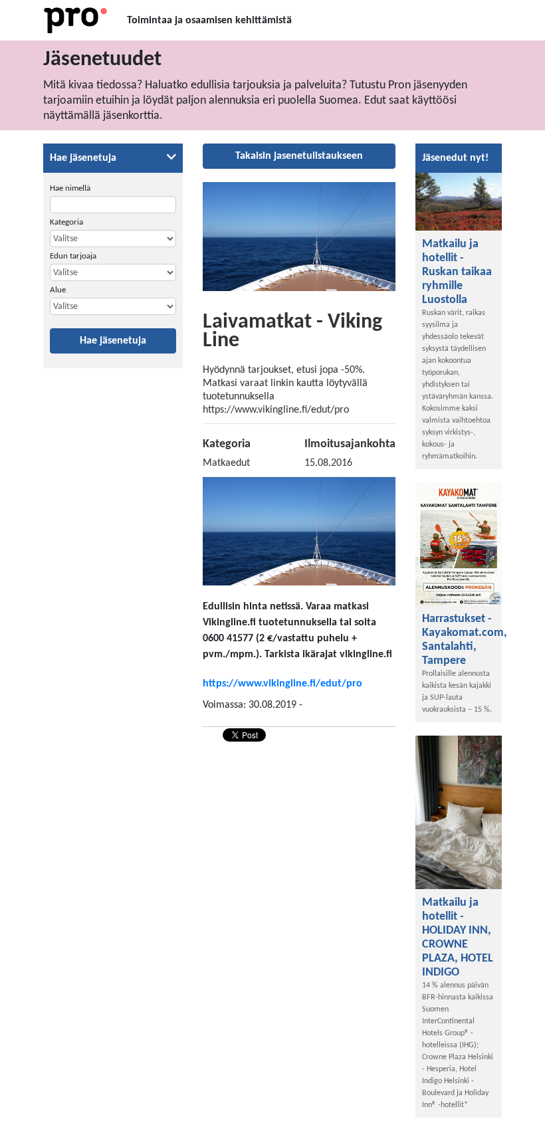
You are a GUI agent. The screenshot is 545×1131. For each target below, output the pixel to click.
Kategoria (66, 222)
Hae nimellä (70, 188)
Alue (58, 290)
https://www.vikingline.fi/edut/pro (282, 683)
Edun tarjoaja (73, 256)
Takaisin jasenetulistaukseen (299, 156)
